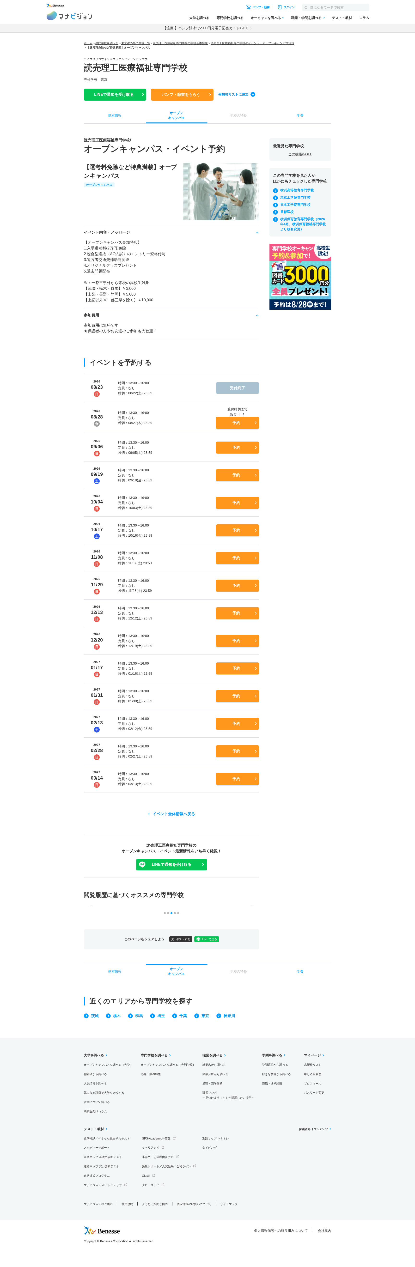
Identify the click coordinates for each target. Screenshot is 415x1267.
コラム (364, 18)
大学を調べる (199, 18)
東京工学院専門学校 (295, 197)
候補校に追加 (233, 94)
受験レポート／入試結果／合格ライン (166, 1166)
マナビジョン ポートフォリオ (103, 1185)
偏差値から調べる (95, 1074)
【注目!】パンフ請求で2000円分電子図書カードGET (205, 28)
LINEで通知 (114, 94)
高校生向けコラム (95, 1111)
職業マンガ (228, 1095)
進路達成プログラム (97, 1175)
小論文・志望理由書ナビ (158, 1157)
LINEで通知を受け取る (171, 864)
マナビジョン (69, 15)
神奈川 (229, 1016)
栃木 (117, 1016)
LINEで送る (209, 939)
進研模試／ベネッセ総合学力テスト (107, 1138)
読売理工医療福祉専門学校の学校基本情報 (180, 43)
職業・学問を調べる (306, 18)
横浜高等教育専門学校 (297, 190)
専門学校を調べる (230, 18)
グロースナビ (150, 1185)
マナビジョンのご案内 (98, 1204)
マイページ (312, 1055)
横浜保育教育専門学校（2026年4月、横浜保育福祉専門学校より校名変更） (303, 224)
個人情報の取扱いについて (194, 1204)
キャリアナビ (150, 1147)
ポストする (183, 939)
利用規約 (127, 1204)
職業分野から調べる (215, 1074)
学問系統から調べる (275, 1065)
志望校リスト (312, 1065)
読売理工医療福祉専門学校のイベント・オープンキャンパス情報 (252, 43)
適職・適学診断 (212, 1083)
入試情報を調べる (95, 1083)
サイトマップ (229, 1204)
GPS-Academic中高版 (156, 1138)
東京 (205, 1016)
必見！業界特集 (151, 1074)
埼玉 (161, 1016)
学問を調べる (272, 1055)
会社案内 (324, 1231)
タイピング (209, 1147)
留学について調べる (97, 1102)
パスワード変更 (314, 1092)
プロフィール (312, 1083)
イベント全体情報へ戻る (174, 814)
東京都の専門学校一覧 (135, 43)
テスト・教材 (342, 18)
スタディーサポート (97, 1147)
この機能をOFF (300, 154)
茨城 (95, 1016)
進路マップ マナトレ (215, 1138)
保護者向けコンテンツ (313, 1129)
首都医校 (287, 212)
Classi (146, 1175)
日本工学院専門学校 (295, 204)
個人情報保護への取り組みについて (281, 1230)
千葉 (183, 1016)
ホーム (88, 43)
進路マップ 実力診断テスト (101, 1166)
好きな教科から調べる (276, 1074)
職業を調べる (212, 1055)
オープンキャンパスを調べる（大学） (108, 1065)
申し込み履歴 (312, 1074)
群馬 (139, 1016)
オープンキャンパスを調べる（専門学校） (168, 1065)
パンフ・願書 (181, 94)
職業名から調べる (214, 1065)
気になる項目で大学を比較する (104, 1092)
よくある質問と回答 (155, 1204)
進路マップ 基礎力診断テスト (103, 1157)
